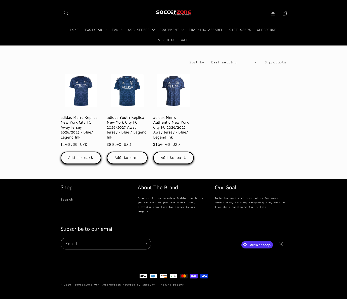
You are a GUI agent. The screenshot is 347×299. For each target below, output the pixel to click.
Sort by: (198, 62)
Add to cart (80, 158)
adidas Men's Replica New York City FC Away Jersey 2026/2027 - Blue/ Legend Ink (79, 127)
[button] (66, 13)
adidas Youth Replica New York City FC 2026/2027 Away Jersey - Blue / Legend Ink (127, 127)
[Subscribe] (145, 243)
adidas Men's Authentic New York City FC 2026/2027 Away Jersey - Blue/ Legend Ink (171, 127)
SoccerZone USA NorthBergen (98, 284)
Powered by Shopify (139, 284)
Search (67, 199)
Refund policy (172, 284)
